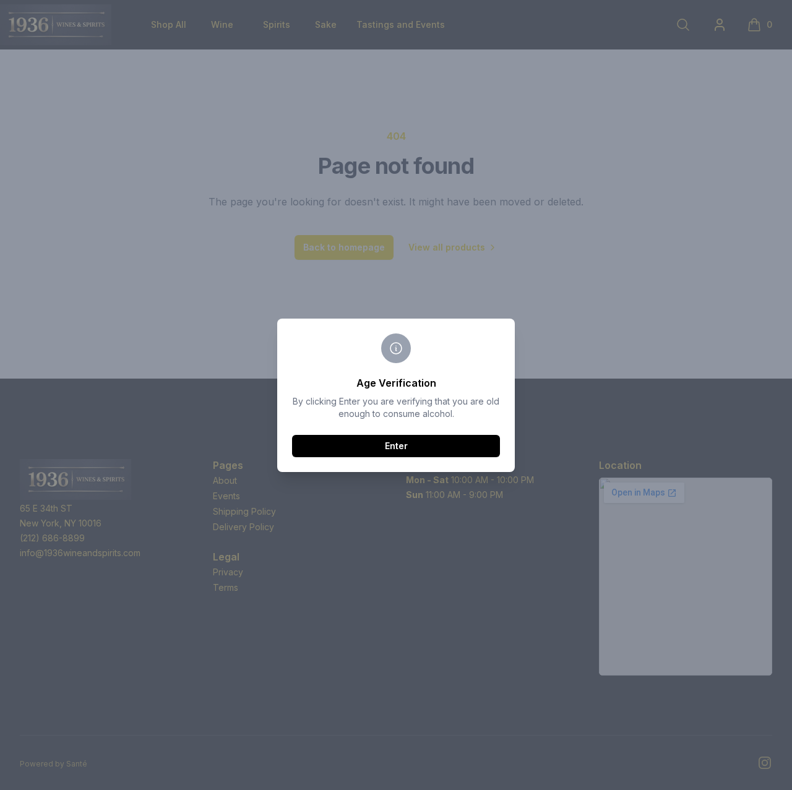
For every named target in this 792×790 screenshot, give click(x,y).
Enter (396, 445)
